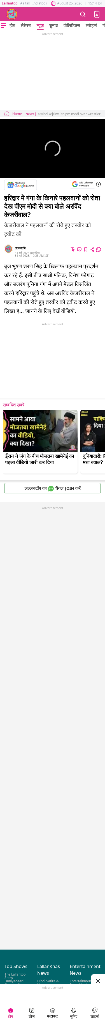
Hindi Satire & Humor (48, 983)
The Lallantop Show (14, 976)
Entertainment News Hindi (81, 983)
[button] (97, 14)
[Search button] (83, 14)
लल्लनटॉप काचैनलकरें (53, 488)
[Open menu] (3, 25)
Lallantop (10, 3)
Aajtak (25, 3)
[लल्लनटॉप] (12, 14)
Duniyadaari (14, 981)
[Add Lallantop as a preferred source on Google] (82, 184)
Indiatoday (40, 3)
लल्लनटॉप (20, 248)
